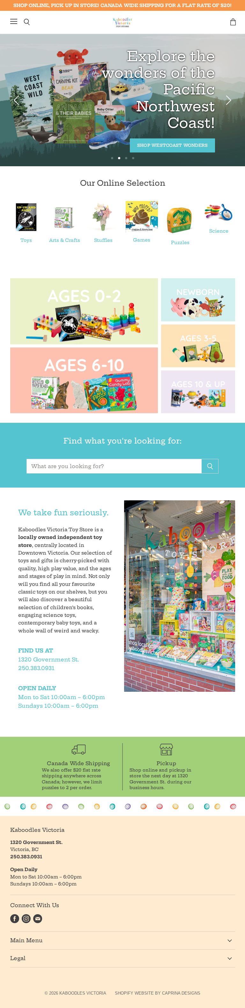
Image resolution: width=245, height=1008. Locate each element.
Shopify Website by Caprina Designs (157, 993)
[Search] (210, 466)
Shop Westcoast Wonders (172, 145)
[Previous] (17, 100)
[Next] (227, 100)
